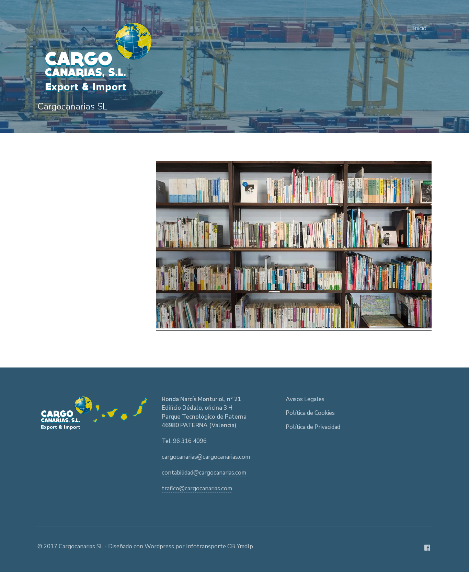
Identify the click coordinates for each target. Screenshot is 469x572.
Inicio (419, 28)
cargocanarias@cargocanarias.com (206, 457)
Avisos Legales (305, 399)
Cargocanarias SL (72, 107)
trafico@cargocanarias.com (197, 488)
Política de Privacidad (313, 427)
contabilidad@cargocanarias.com (204, 473)
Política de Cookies (310, 413)
